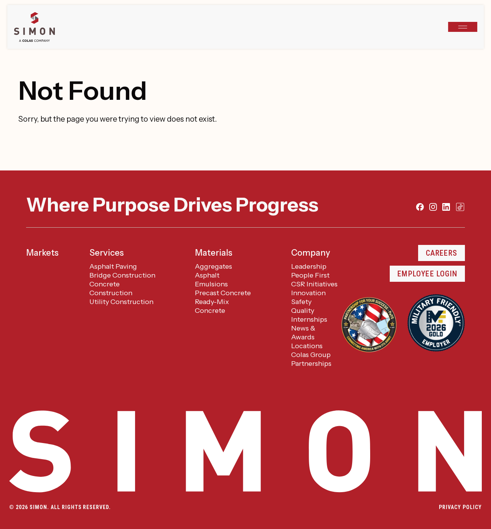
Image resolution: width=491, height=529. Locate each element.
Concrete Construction (110, 288)
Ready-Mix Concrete (212, 306)
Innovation (308, 293)
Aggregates (213, 266)
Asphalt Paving (113, 266)
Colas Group (311, 354)
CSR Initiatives (314, 284)
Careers (441, 253)
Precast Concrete (223, 293)
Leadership (308, 266)
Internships (309, 319)
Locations (307, 346)
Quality (302, 310)
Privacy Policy (460, 507)
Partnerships (311, 363)
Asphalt (207, 275)
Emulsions (211, 284)
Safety (301, 302)
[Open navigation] (462, 27)
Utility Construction (121, 302)
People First (310, 275)
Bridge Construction (122, 275)
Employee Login (427, 273)
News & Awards (303, 332)
